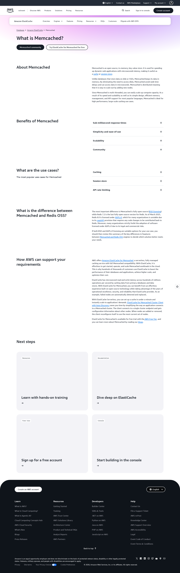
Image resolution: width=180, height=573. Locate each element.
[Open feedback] (177, 286)
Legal (133, 534)
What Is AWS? (21, 506)
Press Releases (21, 539)
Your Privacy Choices (43, 565)
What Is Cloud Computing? (26, 511)
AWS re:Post (136, 515)
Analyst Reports (60, 534)
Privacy (17, 565)
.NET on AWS (97, 515)
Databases (20, 30)
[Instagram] (149, 558)
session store (106, 74)
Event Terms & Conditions (142, 544)
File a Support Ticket (139, 511)
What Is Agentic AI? (23, 515)
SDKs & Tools (98, 511)
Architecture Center (61, 525)
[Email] (164, 558)
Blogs (17, 534)
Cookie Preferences (68, 565)
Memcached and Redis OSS (111, 237)
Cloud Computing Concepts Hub (28, 520)
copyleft (100, 220)
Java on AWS (97, 525)
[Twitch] (153, 558)
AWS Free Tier (150, 319)
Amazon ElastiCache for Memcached (117, 260)
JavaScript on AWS (100, 534)
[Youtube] (156, 558)
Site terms (28, 565)
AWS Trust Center (61, 515)
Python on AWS (98, 520)
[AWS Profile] (171, 3)
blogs (140, 322)
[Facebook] (141, 558)
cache (95, 74)
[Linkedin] (145, 558)
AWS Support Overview (141, 525)
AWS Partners (59, 539)
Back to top (88, 548)
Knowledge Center (139, 520)
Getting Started (60, 506)
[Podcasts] (160, 558)
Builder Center (98, 506)
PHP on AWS (97, 530)
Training (56, 511)
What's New (20, 530)
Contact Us (135, 506)
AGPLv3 (118, 217)
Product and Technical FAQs (65, 530)
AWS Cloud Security (23, 525)
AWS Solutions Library (63, 520)
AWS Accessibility (138, 530)
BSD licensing (155, 211)
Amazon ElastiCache (35, 30)
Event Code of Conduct (140, 539)
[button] (35, 10)
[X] (137, 558)
